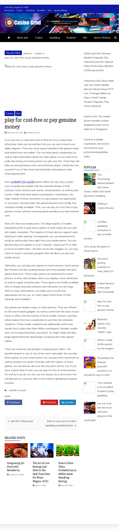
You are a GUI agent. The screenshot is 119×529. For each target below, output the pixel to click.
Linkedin (69, 402)
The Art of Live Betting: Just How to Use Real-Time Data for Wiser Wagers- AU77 (41, 472)
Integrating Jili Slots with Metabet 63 (15, 466)
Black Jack (9, 10)
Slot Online (95, 84)
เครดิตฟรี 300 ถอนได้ (22, 181)
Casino (19, 10)
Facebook (14, 402)
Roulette (41, 10)
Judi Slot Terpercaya (22, 421)
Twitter (32, 402)
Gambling (30, 10)
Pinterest (50, 402)
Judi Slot (99, 61)
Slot (49, 10)
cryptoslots (90, 143)
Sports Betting (60, 10)
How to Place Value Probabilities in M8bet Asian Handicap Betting (67, 472)
